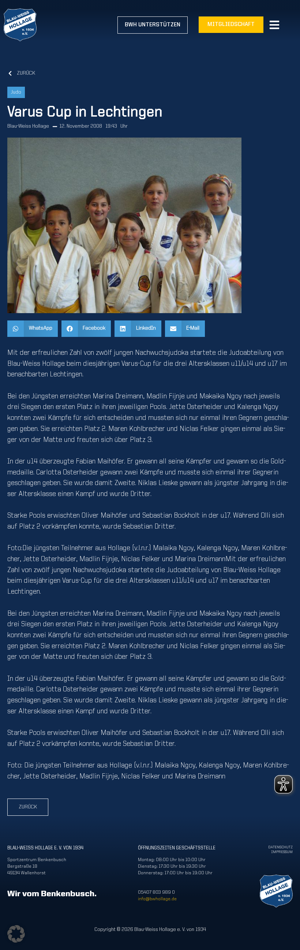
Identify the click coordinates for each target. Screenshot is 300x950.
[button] (32, 328)
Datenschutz (280, 847)
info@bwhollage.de (157, 899)
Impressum (282, 852)
